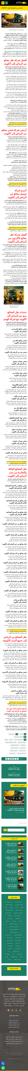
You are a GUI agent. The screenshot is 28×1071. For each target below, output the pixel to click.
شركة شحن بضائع (14, 747)
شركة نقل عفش (10, 945)
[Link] (6, 2)
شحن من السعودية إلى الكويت (11, 742)
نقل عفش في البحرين (13, 1027)
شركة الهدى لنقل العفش (18, 934)
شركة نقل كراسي (18, 948)
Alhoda (21, 734)
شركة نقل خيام (17, 945)
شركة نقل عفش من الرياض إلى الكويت (18, 705)
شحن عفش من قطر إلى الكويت (13, 1043)
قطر (13, 954)
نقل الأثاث (21, 956)
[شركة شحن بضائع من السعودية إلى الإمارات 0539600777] (20, 879)
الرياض (11, 739)
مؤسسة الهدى (7, 954)
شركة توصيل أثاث (18, 937)
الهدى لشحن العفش (18, 910)
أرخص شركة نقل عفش (19, 901)
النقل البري (12, 210)
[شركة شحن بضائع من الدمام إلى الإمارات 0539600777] (20, 873)
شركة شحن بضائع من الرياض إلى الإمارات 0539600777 (11, 858)
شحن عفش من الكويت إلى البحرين (13, 1036)
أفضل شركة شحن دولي (18, 739)
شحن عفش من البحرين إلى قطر (13, 1039)
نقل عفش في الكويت (13, 1022)
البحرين (16, 907)
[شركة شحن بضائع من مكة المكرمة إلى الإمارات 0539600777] (20, 852)
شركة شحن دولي (22, 750)
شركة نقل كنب (9, 948)
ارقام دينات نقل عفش (8, 904)
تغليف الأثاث (9, 915)
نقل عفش (6, 956)
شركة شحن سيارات (13, 750)
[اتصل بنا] (3, 1063)
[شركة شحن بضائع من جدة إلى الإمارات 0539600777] (20, 866)
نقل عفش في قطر (13, 1020)
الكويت (6, 739)
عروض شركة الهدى (16, 951)
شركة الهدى (23, 745)
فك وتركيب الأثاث (20, 954)
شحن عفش (14, 921)
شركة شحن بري (22, 747)
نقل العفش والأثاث (14, 956)
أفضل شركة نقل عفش (19, 904)
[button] (2, 2)
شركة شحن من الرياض (21, 753)
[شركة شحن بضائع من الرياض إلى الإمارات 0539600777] (20, 859)
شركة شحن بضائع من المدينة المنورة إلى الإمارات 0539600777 (11, 844)
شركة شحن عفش (10, 940)
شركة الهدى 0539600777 (14, 923)
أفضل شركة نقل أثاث (8, 901)
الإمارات (21, 907)
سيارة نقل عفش (10, 918)
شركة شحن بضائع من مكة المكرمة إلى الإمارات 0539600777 (11, 851)
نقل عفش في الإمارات (13, 1024)
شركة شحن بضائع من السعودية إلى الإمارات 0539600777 (11, 879)
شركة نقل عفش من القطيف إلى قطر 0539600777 (11, 886)
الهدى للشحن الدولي (21, 742)
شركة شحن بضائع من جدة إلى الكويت (18, 230)
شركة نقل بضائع (12, 753)
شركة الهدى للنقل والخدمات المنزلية (15, 51)
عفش (9, 951)
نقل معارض (9, 959)
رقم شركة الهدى (18, 918)
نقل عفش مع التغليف (17, 959)
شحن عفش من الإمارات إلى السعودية (13, 1041)
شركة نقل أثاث (17, 943)
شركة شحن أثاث (9, 937)
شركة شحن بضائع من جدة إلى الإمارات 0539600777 (11, 865)
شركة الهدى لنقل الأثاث (14, 932)
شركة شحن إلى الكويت (15, 745)
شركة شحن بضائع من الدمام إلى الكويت (18, 186)
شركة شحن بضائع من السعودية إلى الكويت (17, 126)
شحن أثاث (20, 921)
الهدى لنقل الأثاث (8, 912)
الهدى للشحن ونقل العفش (18, 912)
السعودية (11, 907)
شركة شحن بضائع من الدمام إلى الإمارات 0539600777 (11, 872)
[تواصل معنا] (3, 1068)
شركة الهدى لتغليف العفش (13, 929)
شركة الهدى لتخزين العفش (13, 926)
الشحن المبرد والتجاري (18, 736)
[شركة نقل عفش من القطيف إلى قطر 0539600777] (20, 886)
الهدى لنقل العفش (17, 915)
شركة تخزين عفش (8, 934)
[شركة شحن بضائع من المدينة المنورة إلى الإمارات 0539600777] (20, 845)
